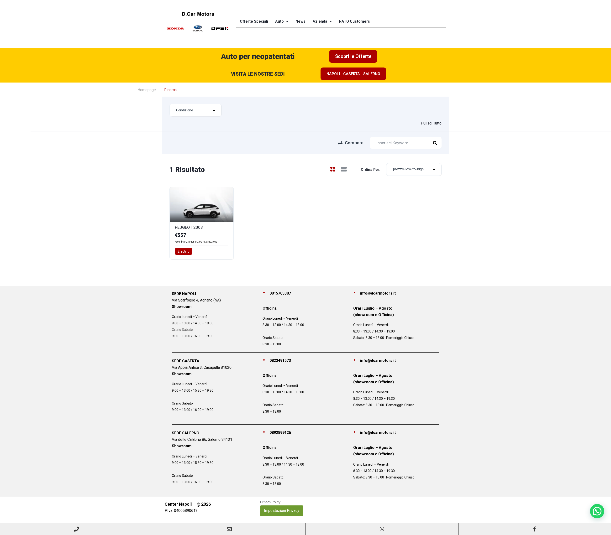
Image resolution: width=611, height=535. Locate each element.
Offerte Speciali (254, 21)
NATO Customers (354, 21)
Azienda (320, 21)
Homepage (146, 90)
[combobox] (195, 110)
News (300, 21)
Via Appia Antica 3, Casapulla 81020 (202, 367)
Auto (279, 21)
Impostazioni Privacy (281, 510)
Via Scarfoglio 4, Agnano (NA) (196, 300)
